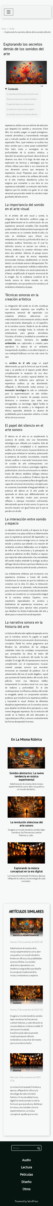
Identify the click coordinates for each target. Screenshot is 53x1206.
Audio (11, 28)
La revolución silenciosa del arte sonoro (26, 823)
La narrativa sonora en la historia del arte (22, 114)
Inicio (4, 28)
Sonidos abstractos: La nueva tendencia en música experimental (26, 776)
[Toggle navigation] (8, 12)
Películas (26, 1174)
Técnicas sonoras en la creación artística (21, 99)
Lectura (26, 1167)
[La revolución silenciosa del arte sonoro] (26, 807)
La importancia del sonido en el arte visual (22, 94)
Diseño (26, 1182)
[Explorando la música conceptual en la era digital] (26, 853)
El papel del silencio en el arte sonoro (20, 104)
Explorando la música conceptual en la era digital (26, 869)
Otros (27, 1189)
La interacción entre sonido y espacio (20, 109)
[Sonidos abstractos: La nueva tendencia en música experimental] (26, 758)
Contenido (13, 89)
